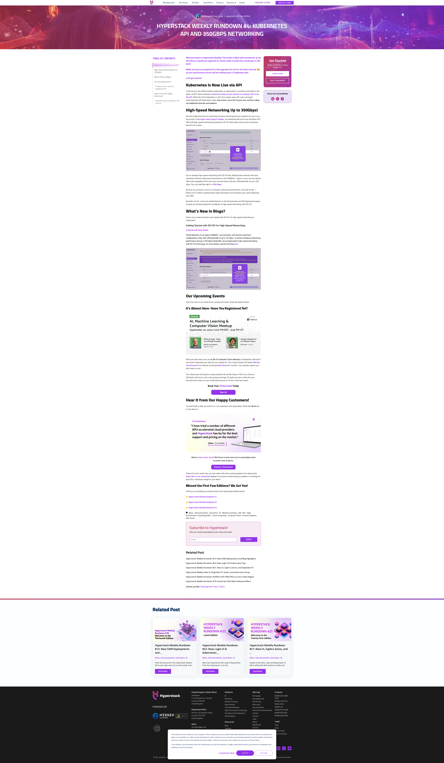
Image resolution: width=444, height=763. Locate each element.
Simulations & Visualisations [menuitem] (235, 713)
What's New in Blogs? (162, 77)
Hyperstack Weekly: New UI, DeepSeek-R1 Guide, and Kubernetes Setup (218, 572)
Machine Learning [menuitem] (231, 702)
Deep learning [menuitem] (230, 704)
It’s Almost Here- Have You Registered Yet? (165, 87)
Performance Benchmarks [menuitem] (262, 710)
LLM (239, 513)
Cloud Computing (219, 515)
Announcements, (168, 658)
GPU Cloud (190, 518)
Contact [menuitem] (242, 3)
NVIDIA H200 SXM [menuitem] (281, 716)
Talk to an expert (277, 81)
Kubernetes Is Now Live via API (166, 65)
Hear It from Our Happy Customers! (163, 95)
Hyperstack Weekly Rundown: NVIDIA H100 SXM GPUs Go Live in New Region (220, 577)
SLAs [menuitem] (277, 728)
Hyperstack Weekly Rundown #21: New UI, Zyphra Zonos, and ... (269, 649)
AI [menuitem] (225, 696)
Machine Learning (229, 513)
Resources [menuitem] (230, 3)
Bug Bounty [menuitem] (257, 725)
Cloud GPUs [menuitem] (207, 3)
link (175, 629)
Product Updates (249, 515)
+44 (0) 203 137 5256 (262, 3)
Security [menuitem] (256, 728)
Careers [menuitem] (255, 713)
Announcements (201, 513)
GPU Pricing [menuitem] (183, 3)
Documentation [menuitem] (258, 707)
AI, (187, 658)
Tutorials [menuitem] (228, 728)
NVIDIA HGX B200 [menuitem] (281, 713)
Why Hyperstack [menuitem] (168, 3)
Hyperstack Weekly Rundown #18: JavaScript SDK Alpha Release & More (218, 581)
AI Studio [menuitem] (195, 3)
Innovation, (180, 658)
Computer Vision (234, 515)
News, (157, 658)
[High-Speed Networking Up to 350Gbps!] (223, 170)
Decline (263, 753)
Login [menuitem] (254, 719)
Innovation (213, 513)
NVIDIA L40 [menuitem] (279, 707)
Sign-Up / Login (284, 3)
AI (220, 513)
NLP (243, 513)
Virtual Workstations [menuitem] (232, 707)
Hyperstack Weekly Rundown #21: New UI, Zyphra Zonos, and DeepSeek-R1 (220, 568)
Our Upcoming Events (162, 81)
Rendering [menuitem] (228, 699)
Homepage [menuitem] (257, 696)
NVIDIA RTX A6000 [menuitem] (281, 710)
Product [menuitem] (219, 3)
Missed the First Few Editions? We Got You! (167, 102)
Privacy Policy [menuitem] (280, 731)
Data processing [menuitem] (281, 734)
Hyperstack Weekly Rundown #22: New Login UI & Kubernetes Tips (216, 563)
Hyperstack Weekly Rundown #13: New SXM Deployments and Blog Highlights (221, 558)
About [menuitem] (255, 722)
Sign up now (277, 74)
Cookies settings (226, 753)
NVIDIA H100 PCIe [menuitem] (281, 701)
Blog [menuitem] (226, 725)
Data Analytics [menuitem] (230, 716)
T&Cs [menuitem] (277, 725)
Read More (163, 671)
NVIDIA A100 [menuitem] (279, 704)
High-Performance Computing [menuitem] (236, 710)
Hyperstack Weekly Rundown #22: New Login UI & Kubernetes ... (220, 649)
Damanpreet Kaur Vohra (212, 16)
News (191, 513)
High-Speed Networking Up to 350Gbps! (166, 71)
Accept (245, 753)
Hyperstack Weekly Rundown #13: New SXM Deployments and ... (172, 649)
